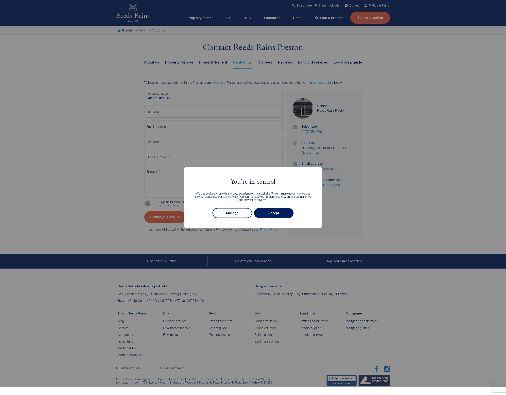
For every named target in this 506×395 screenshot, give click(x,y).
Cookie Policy (230, 196)
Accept (273, 213)
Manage (232, 213)
